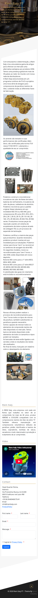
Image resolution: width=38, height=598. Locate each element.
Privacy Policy (17, 542)
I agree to (14, 542)
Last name (25, 513)
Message (6, 529)
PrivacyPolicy (7, 507)
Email (5, 521)
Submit (6, 547)
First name (7, 513)
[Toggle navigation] (34, 4)
